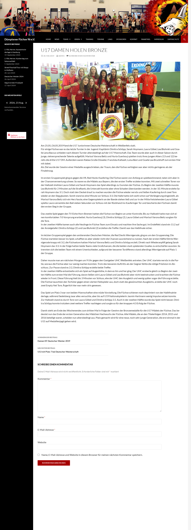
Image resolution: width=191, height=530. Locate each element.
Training (89, 39)
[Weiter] (26, 103)
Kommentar (44, 378)
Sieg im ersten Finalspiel (13, 83)
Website (42, 442)
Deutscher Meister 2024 (13, 76)
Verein (77, 39)
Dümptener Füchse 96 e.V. (19, 39)
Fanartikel (145, 39)
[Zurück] (6, 103)
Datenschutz (173, 39)
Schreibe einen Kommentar (82, 56)
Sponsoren (121, 39)
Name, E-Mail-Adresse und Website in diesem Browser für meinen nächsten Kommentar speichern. (92, 454)
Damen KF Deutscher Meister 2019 (54, 339)
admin (61, 56)
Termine (100, 39)
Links (110, 39)
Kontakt (133, 39)
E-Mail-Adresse (46, 429)
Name (41, 417)
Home (48, 39)
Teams (65, 39)
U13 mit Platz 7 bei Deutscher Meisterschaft (58, 350)
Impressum (159, 39)
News (57, 39)
